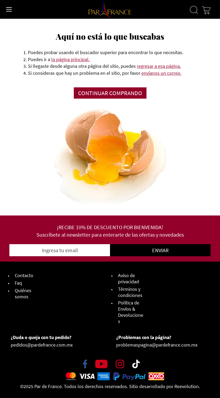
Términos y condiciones (130, 292)
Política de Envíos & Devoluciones (130, 312)
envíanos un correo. (161, 73)
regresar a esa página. (159, 66)
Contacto (24, 275)
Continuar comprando (110, 93)
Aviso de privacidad (128, 278)
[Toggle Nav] (9, 9)
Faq (18, 283)
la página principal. (70, 59)
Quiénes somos (23, 293)
